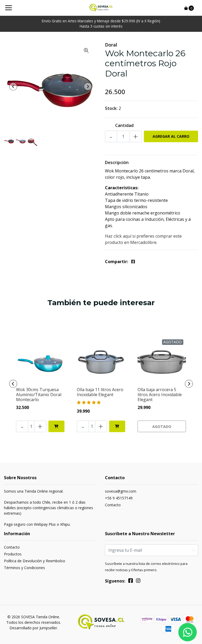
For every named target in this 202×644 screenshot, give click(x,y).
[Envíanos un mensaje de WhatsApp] (187, 632)
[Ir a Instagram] (138, 581)
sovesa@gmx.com (120, 491)
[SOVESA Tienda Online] (101, 8)
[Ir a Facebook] (130, 581)
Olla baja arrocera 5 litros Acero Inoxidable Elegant (160, 394)
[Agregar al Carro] (56, 426)
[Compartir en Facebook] (133, 261)
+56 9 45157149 (119, 497)
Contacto (113, 504)
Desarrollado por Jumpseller (33, 627)
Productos (13, 553)
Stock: (111, 108)
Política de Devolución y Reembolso (34, 560)
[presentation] (13, 86)
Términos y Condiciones (24, 567)
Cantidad (124, 125)
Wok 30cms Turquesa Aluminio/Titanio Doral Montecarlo (38, 394)
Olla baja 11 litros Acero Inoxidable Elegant (100, 392)
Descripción (117, 162)
